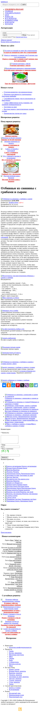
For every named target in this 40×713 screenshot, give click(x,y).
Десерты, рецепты (15, 675)
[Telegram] (36, 385)
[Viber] (27, 385)
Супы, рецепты (14, 682)
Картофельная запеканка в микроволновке (20, 70)
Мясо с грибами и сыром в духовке (20, 425)
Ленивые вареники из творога (11, 146)
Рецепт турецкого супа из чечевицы (11, 618)
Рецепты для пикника (30, 494)
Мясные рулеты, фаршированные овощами (20, 418)
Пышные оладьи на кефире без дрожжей (11, 626)
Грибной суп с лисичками (11, 174)
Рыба (11, 660)
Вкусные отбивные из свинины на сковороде (21, 411)
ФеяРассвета (13, 202)
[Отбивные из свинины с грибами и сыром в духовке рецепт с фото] (20, 364)
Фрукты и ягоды (15, 664)
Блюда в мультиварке (29, 466)
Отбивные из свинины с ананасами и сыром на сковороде (21, 399)
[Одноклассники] (9, 385)
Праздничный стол (15, 697)
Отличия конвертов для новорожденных (18, 92)
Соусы (13, 497)
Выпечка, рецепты (15, 673)
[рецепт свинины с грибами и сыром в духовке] (18, 367)
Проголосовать (6, 532)
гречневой (4, 237)
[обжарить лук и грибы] (9, 310)
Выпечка (16, 470)
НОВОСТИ (9, 17)
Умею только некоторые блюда (18, 525)
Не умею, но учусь (13, 519)
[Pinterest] (18, 385)
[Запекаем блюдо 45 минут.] (11, 353)
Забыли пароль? (6, 40)
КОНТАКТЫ (9, 22)
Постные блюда (23, 486)
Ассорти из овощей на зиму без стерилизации (20, 52)
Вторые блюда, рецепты (17, 671)
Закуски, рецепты (15, 678)
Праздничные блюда (28, 488)
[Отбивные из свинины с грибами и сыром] (16, 199)
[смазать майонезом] (8, 338)
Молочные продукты (16, 655)
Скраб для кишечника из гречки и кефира (11, 633)
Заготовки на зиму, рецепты (19, 677)
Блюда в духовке (15, 688)
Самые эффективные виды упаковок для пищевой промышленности (17, 103)
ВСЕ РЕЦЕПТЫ (11, 18)
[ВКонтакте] (4, 385)
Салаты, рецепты (15, 680)
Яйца (11, 666)
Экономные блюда (26, 501)
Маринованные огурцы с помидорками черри (11, 611)
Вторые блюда (22, 468)
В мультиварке (14, 689)
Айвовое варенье (11, 136)
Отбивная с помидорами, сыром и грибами (20, 407)
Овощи (11, 658)
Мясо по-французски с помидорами (21, 421)
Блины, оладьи (14, 669)
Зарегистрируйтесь (21, 37)
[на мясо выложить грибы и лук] (12, 329)
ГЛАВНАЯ (9, 11)
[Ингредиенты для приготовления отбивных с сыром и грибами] (20, 277)
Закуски (15, 477)
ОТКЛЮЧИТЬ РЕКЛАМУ (14, 9)
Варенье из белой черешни (11, 140)
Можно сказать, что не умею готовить (20, 517)
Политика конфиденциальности (20, 647)
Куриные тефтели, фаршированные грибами (11, 604)
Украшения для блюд (28, 499)
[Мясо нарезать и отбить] (10, 298)
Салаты (14, 495)
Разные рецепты (24, 490)
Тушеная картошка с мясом (20, 65)
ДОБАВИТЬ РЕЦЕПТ (13, 13)
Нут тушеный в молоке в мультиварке (11, 161)
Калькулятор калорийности (10, 42)
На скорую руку (23, 479)
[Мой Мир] (13, 385)
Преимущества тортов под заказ (15, 113)
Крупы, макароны (15, 653)
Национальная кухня (16, 695)
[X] (22, 385)
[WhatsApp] (31, 385)
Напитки (16, 481)
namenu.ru (4, 2)
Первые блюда (22, 484)
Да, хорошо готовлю (14, 515)
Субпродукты (14, 662)
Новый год (18, 483)
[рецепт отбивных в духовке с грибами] (15, 380)
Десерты (16, 472)
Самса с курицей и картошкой (11, 153)
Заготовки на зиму (10, 107)
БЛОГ (7, 15)
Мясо (11, 656)
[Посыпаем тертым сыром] (10, 347)
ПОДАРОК (9, 24)
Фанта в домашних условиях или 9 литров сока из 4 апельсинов (20, 60)
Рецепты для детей (26, 492)
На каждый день (15, 693)
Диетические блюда (27, 473)
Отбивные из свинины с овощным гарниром (20, 415)
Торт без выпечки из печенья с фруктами (20, 83)
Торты (11, 684)
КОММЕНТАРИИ (11, 20)
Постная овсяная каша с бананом (11, 180)
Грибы (11, 651)
